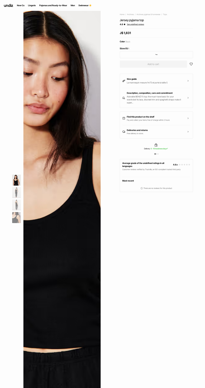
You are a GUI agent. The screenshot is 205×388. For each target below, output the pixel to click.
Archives (130, 14)
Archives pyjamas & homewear (148, 14)
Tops (165, 14)
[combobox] (156, 54)
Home (122, 14)
